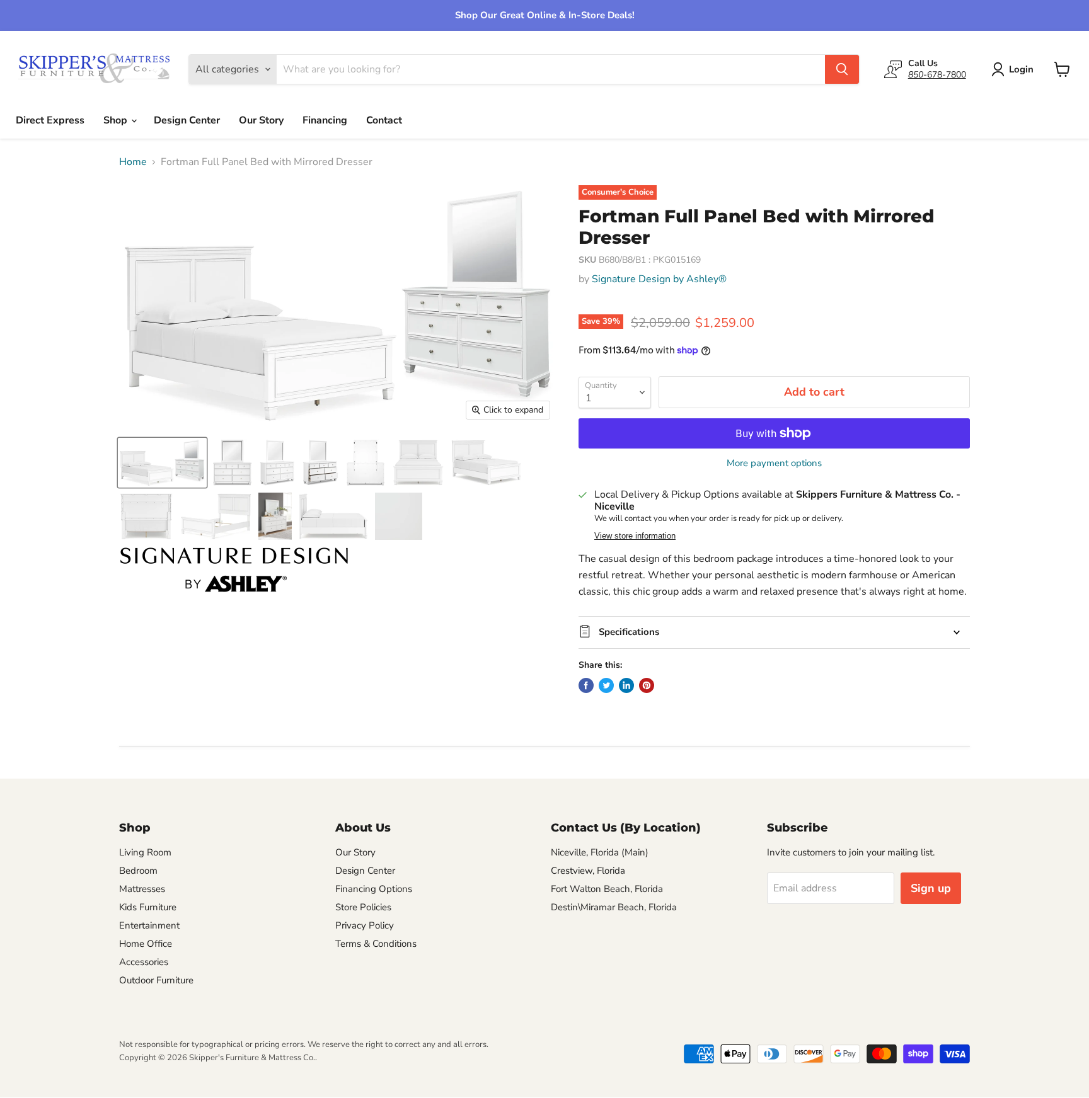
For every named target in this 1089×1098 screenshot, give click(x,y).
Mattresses (142, 889)
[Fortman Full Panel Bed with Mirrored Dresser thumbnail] (162, 463)
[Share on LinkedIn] (626, 685)
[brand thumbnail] (234, 570)
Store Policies (363, 907)
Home (133, 162)
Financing (324, 120)
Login (1021, 69)
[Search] (842, 69)
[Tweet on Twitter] (606, 685)
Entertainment (149, 925)
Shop (116, 120)
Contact (384, 120)
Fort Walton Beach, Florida (607, 889)
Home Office (145, 943)
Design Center (187, 120)
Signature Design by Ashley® (659, 279)
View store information (635, 536)
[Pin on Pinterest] (646, 685)
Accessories (143, 962)
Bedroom (138, 870)
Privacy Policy (364, 925)
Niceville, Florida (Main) (599, 852)
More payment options (774, 463)
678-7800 (937, 75)
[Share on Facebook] (586, 685)
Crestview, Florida (588, 870)
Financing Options (373, 889)
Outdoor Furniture (156, 980)
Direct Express (50, 120)
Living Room (145, 852)
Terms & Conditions (376, 943)
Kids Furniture (147, 907)
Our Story (261, 120)
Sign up (931, 888)
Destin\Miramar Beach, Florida (614, 907)
